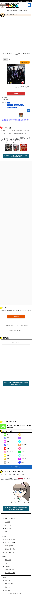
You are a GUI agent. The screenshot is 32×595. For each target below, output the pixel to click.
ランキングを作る (10, 542)
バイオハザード (10, 105)
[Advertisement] (16, 34)
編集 (28, 110)
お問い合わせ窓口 (10, 569)
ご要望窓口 (8, 566)
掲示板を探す (9, 545)
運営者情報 (8, 528)
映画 (8, 441)
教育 (8, 462)
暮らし (23, 455)
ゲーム (8, 102)
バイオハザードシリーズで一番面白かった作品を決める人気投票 (19, 426)
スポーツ (9, 448)
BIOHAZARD (16, 105)
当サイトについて (10, 518)
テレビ (23, 441)
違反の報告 (8, 560)
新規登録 (20, 478)
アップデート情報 (10, 573)
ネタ (8, 458)
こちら (27, 120)
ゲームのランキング (12, 10)
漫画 (8, 438)
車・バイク (24, 444)
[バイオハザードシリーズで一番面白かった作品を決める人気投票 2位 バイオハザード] (16, 147)
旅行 (22, 448)
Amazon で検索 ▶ (25, 62)
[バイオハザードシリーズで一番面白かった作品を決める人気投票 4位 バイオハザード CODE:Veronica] (23, 147)
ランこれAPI (8, 587)
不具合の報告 (9, 563)
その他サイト (9, 590)
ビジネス (23, 458)
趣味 (22, 451)
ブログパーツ (9, 583)
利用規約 (7, 522)
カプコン (21, 105)
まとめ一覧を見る (10, 549)
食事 (8, 455)
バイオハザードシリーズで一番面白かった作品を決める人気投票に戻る (16, 156)
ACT (15, 107)
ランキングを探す (10, 539)
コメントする (16, 316)
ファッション (10, 451)
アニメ (23, 434)
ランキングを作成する (16, 467)
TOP (4, 10)
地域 (22, 462)
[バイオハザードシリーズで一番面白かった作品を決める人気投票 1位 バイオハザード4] (8, 147)
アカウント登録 (9, 552)
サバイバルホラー (10, 107)
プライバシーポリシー (11, 525)
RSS (6, 531)
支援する (7, 580)
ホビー (8, 444)
